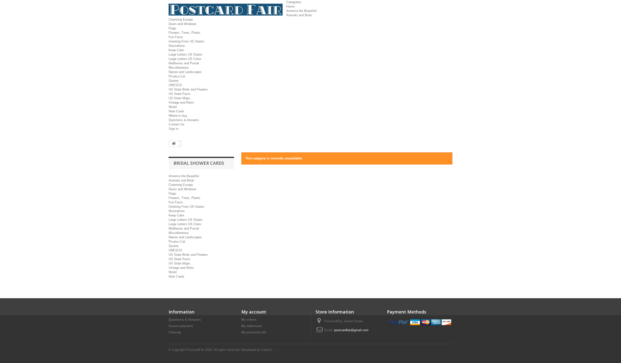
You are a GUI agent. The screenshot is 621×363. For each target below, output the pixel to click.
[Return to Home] (173, 144)
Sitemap (175, 332)
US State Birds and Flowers (188, 89)
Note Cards (176, 111)
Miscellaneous (179, 67)
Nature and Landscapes (185, 72)
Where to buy (178, 115)
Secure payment (181, 326)
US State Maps (179, 98)
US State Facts (179, 94)
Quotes (174, 80)
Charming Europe (181, 19)
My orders (248, 320)
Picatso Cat (177, 76)
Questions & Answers (184, 120)
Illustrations (177, 46)
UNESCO (175, 85)
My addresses (251, 326)
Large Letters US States (186, 54)
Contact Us (176, 124)
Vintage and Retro (181, 102)
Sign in (173, 129)
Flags (172, 28)
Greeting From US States (186, 41)
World (173, 107)
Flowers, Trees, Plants (184, 32)
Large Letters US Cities (185, 59)
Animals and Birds (299, 15)
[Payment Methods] (419, 322)
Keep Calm (176, 50)
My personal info (254, 332)
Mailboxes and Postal (184, 63)
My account (253, 312)
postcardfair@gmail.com (351, 330)
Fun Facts (176, 37)
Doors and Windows (182, 24)
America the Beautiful (301, 11)
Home (290, 6)
